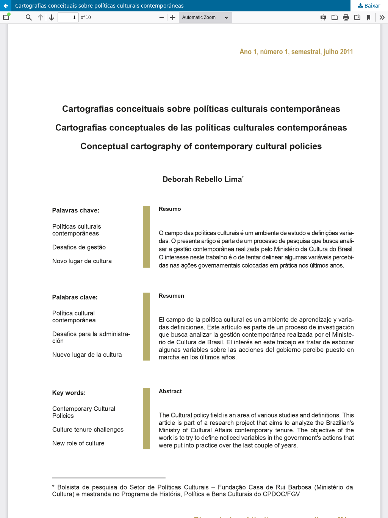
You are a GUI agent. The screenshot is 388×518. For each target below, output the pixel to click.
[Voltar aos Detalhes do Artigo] (5, 5)
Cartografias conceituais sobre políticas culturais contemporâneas (99, 5)
